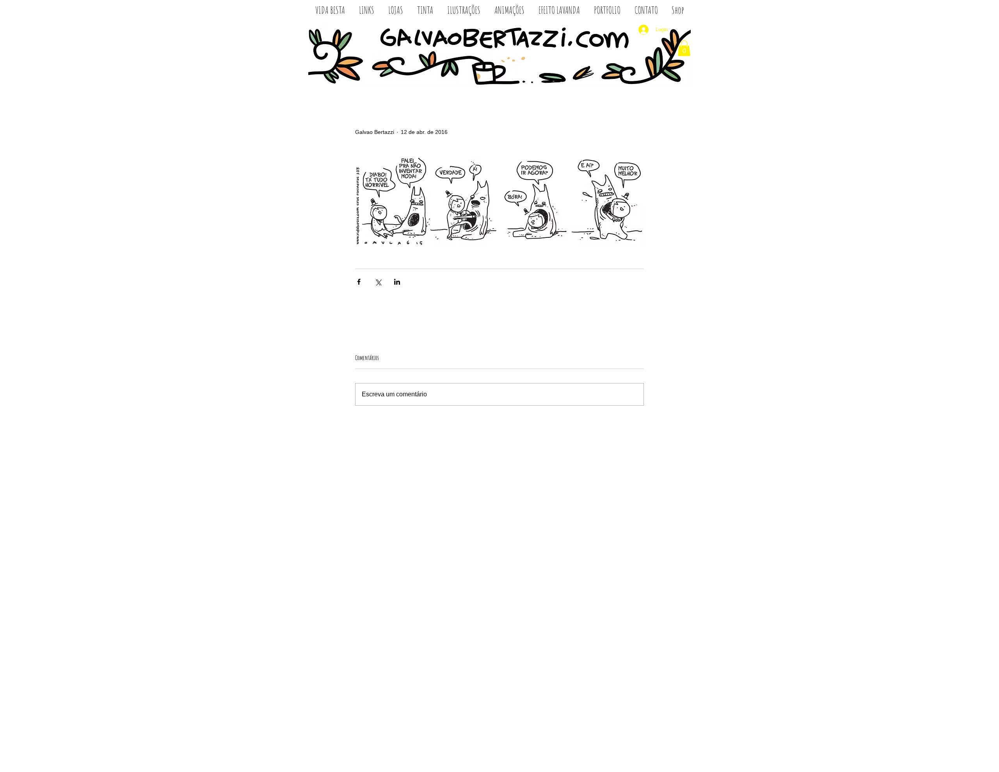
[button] (684, 48)
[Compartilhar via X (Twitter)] (378, 281)
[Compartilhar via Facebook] (359, 281)
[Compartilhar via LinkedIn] (397, 281)
